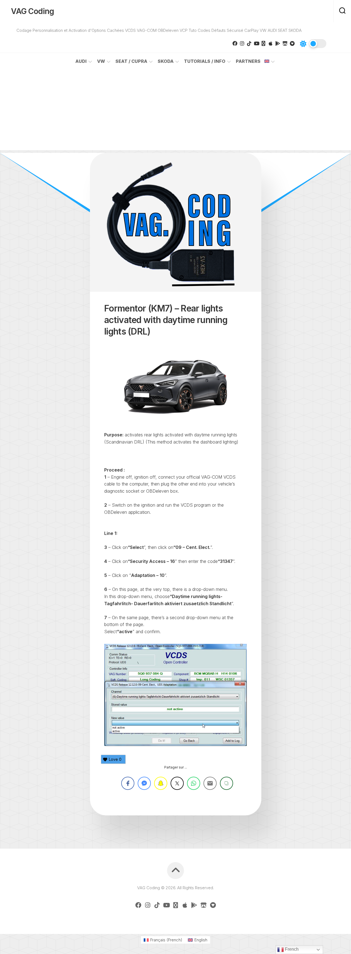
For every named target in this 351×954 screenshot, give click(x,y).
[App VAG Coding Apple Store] (270, 43)
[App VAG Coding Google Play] (277, 43)
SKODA (166, 61)
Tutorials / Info (204, 61)
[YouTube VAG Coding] (256, 43)
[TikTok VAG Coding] (249, 43)
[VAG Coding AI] (263, 43)
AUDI (81, 61)
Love (115, 759)
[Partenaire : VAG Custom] (284, 43)
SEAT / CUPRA (131, 61)
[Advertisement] (175, 111)
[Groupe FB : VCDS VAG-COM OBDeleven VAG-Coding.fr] (235, 43)
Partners (248, 61)
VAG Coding (32, 11)
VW (101, 61)
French (291, 949)
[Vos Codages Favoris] (292, 43)
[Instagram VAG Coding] (242, 43)
